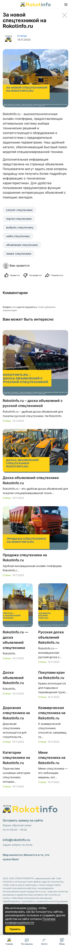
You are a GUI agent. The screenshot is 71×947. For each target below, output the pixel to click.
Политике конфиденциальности (30, 920)
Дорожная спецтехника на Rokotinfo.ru (16, 713)
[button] (62, 941)
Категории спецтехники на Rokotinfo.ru (16, 757)
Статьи (7, 420)
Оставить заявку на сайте (23, 820)
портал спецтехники (18, 218)
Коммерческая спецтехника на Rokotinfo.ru (51, 713)
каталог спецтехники (19, 209)
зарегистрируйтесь (26, 307)
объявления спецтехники (22, 244)
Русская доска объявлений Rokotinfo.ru (51, 637)
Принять (15, 929)
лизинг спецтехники (18, 253)
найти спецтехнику (18, 236)
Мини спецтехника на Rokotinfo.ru (51, 757)
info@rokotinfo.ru (16, 840)
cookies (32, 908)
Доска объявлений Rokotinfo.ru (13, 677)
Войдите (7, 307)
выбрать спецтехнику (19, 227)
